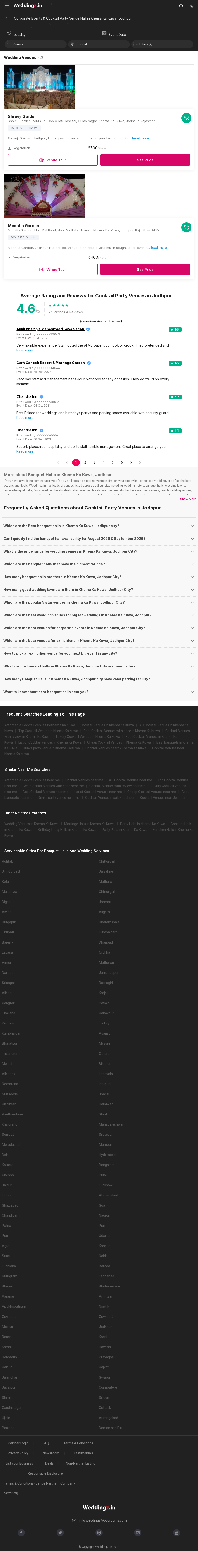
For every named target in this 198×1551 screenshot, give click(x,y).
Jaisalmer (106, 871)
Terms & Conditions (78, 1443)
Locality (20, 35)
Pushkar (8, 1023)
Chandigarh (11, 1215)
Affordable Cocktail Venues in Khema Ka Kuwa (39, 725)
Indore (7, 1195)
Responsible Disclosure (45, 1473)
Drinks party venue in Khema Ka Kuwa (51, 748)
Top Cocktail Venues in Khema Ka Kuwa (48, 731)
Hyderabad (107, 1155)
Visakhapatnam (14, 1306)
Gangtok (8, 1003)
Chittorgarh (107, 861)
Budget (82, 44)
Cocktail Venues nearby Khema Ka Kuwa (116, 748)
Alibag (7, 993)
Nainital (7, 973)
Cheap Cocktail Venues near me (151, 792)
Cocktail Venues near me (84, 780)
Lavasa (7, 952)
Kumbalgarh (108, 932)
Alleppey (8, 1074)
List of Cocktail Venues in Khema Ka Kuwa (50, 742)
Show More (188, 499)
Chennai (8, 1175)
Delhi (5, 1155)
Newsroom (51, 1453)
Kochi (103, 1337)
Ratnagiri (106, 983)
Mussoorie (10, 1094)
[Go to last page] (140, 462)
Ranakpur (106, 1013)
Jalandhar (9, 1377)
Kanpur (104, 1246)
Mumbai (105, 1145)
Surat (6, 1256)
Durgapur (9, 922)
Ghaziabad (10, 1205)
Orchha (104, 952)
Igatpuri (105, 1084)
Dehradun (9, 1357)
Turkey (104, 1023)
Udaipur (105, 1236)
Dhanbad (106, 942)
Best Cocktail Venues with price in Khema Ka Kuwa (122, 731)
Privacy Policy (18, 1453)
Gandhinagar (11, 1408)
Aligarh (104, 912)
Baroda (104, 1266)
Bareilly (7, 942)
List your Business (19, 1463)
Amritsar (106, 1296)
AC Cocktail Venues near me (130, 780)
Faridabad (106, 1276)
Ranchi (7, 1337)
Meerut (7, 1327)
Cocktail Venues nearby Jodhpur (109, 797)
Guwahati (9, 1317)
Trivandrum (11, 1054)
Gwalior (104, 1377)
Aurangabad (108, 1418)
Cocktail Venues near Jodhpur (163, 797)
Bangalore (107, 1165)
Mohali (7, 1064)
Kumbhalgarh (12, 1033)
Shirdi (103, 1114)
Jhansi (104, 1094)
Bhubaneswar (109, 1286)
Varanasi (8, 1296)
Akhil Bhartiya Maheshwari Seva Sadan (50, 329)
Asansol (105, 1033)
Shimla (7, 1397)
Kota (5, 882)
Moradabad (11, 1145)
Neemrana (10, 1084)
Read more (140, 138)
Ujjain (6, 1418)
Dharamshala (109, 922)
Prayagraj (106, 1357)
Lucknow (106, 1185)
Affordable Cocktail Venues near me (32, 780)
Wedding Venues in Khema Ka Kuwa (31, 824)
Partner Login (18, 1443)
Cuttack (105, 1408)
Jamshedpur (109, 973)
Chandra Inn (26, 396)
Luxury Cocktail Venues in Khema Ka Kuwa (88, 737)
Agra (5, 1246)
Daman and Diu (110, 1428)
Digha (6, 902)
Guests (18, 44)
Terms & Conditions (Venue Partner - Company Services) (39, 1488)
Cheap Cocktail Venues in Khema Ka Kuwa (119, 742)
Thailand (8, 1013)
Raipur (7, 1367)
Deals (49, 1463)
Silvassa (105, 1134)
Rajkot (104, 1367)
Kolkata (7, 1165)
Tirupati (8, 932)
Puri (102, 1226)
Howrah (105, 1347)
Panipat (8, 1428)
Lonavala (106, 1074)
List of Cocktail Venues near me (98, 792)
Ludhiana (9, 1266)
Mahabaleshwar (111, 1124)
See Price (145, 160)
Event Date (117, 35)
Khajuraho (9, 1124)
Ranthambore (12, 1114)
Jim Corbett (11, 871)
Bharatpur (9, 1043)
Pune (103, 1175)
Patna (6, 1226)
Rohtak (7, 861)
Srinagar (8, 983)
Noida (103, 1256)
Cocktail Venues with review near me (117, 786)
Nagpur (104, 1215)
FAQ (46, 1443)
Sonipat (8, 1134)
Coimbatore (108, 1387)
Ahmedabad (108, 1195)
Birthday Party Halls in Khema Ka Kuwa (67, 830)
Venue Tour (56, 160)
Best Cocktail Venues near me (45, 792)
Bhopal (7, 1286)
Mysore (104, 1043)
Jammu (105, 902)
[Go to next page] (131, 462)
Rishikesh (9, 1104)
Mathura (105, 882)
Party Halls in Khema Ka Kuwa (142, 824)
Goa (102, 1205)
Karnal (7, 1347)
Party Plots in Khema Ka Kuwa (124, 830)
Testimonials (83, 1453)
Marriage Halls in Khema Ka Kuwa (89, 824)
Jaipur (7, 1185)
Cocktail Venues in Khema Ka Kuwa (107, 725)
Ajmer (6, 962)
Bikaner (105, 1064)
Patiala (104, 1003)
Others (104, 1054)
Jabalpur (8, 1387)
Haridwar (106, 1104)
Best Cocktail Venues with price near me (53, 786)
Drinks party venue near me (59, 797)
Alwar (6, 912)
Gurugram (9, 1276)
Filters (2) (145, 44)
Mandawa (9, 892)
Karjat (103, 993)
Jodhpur (105, 1327)
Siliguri (104, 1397)
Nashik (104, 1306)
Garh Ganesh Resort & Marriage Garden (50, 363)
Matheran (106, 962)
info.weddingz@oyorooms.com (103, 1520)
